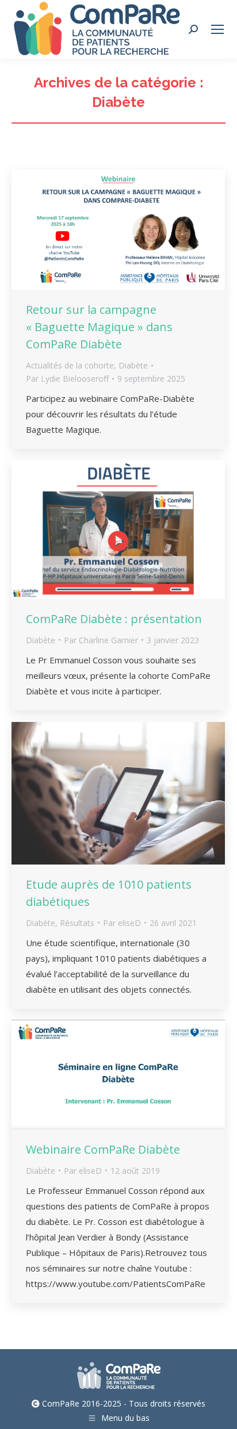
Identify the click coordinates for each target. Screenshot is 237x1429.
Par (67, 378)
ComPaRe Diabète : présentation (114, 619)
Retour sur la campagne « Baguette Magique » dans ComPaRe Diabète (99, 327)
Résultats (77, 922)
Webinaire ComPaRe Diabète (103, 1149)
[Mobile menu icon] (217, 29)
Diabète (133, 365)
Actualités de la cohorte (70, 365)
